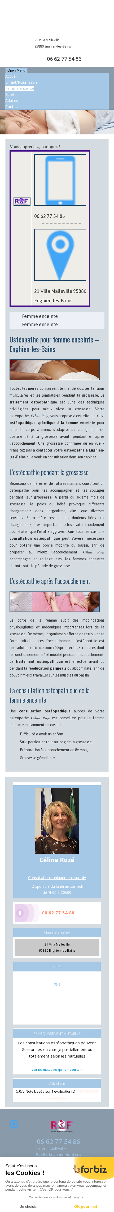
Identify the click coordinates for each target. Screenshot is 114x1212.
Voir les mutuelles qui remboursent (57, 1070)
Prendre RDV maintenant (87, 81)
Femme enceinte (19, 88)
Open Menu (16, 70)
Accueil (11, 76)
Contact (12, 106)
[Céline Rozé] (57, 18)
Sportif (11, 94)
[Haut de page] (14, 1125)
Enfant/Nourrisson (21, 82)
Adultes (11, 100)
